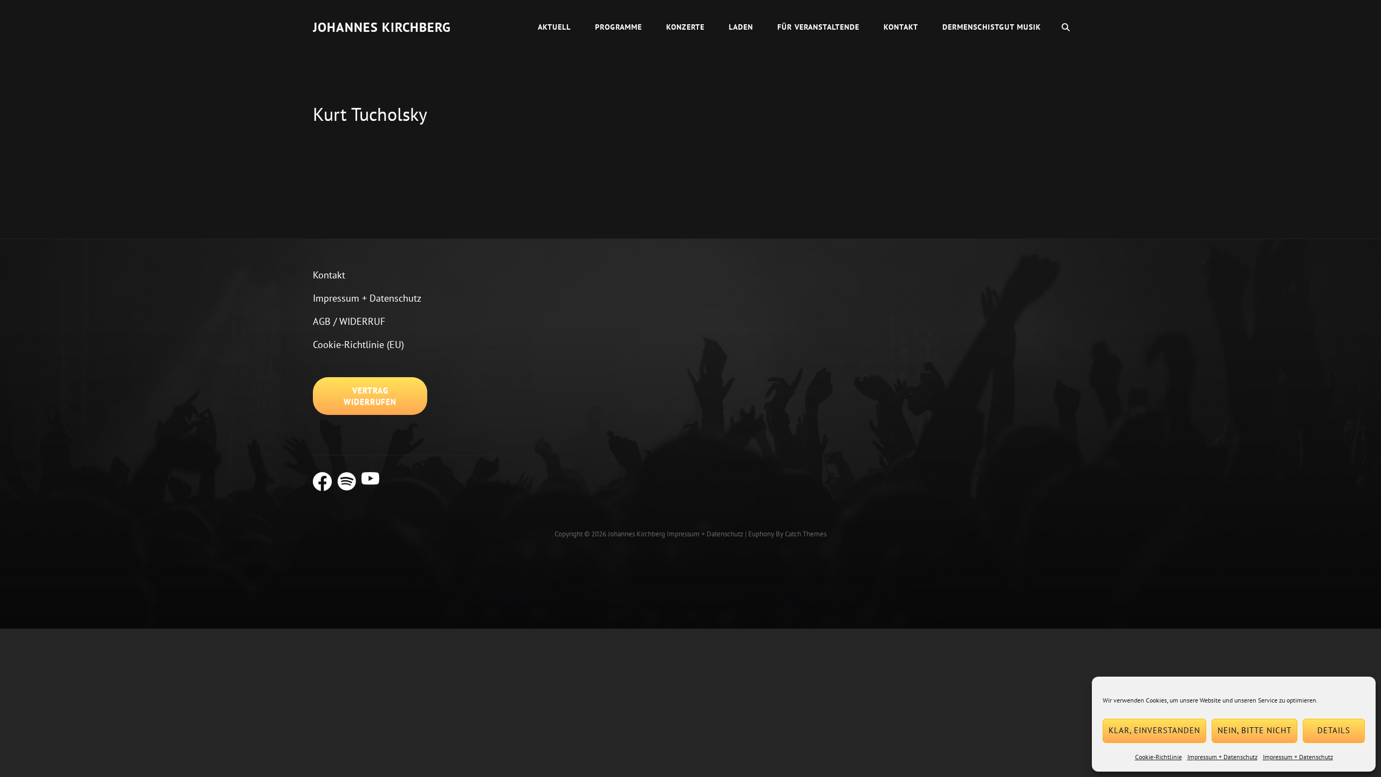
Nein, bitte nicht (1254, 730)
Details (1333, 730)
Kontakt (901, 27)
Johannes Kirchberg (382, 27)
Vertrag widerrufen (370, 396)
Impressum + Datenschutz (1222, 757)
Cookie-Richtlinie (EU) (358, 344)
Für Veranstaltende (818, 27)
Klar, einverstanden (1154, 730)
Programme (618, 27)
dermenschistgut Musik (991, 27)
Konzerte (685, 27)
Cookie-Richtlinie (1158, 757)
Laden (741, 27)
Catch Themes (805, 534)
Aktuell (554, 27)
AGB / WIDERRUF (349, 321)
